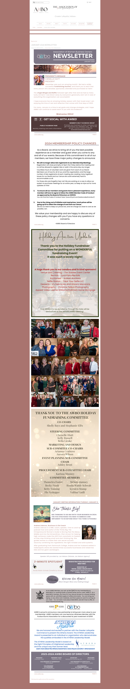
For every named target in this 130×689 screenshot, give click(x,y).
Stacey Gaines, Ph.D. (49, 48)
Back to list (34, 41)
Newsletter (39, 27)
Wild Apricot (89, 686)
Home (34, 27)
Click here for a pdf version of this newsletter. (42, 679)
